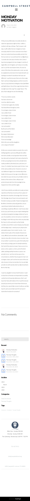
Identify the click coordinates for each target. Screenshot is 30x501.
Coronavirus (3, 410)
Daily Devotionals (6, 398)
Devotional (9, 410)
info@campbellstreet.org (15, 456)
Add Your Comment (15, 321)
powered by (15, 499)
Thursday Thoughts (6, 401)
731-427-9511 (15, 446)
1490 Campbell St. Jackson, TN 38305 (15, 466)
